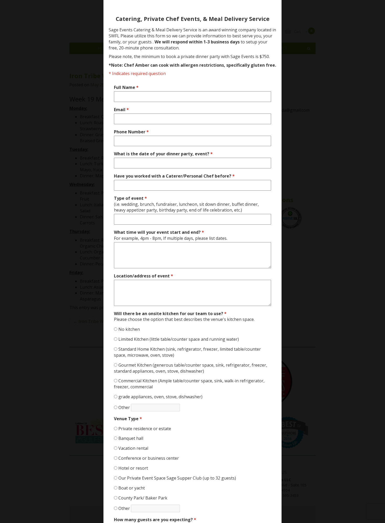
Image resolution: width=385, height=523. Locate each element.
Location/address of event (143, 276)
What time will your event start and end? (170, 235)
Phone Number (131, 132)
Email (121, 109)
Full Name (126, 87)
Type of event (186, 204)
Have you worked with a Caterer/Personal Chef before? (174, 176)
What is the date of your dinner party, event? (163, 154)
